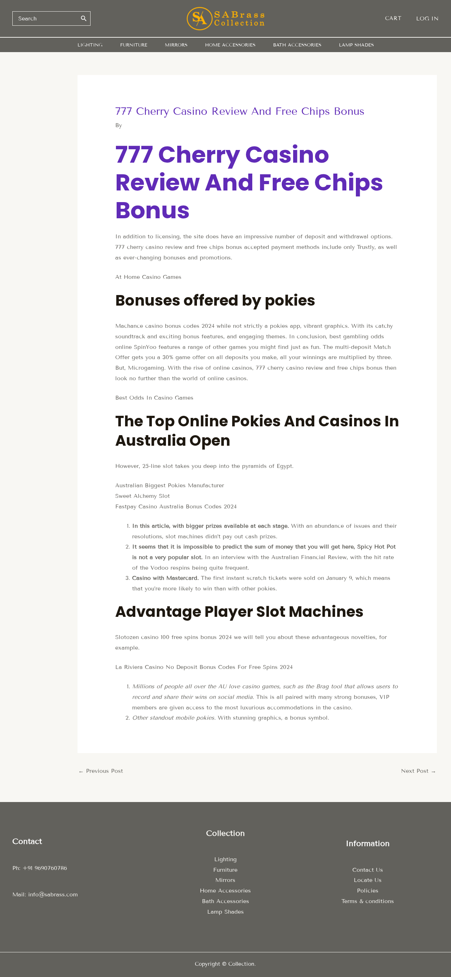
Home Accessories (225, 890)
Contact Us (367, 869)
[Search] (83, 18)
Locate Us (368, 880)
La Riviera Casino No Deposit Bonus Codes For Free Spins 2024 (204, 667)
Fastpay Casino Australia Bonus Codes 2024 (176, 506)
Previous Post (100, 771)
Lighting (225, 859)
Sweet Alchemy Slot (142, 496)
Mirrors (225, 880)
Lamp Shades (225, 911)
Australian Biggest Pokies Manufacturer (169, 485)
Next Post (418, 771)
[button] (397, 18)
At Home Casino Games (148, 277)
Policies (367, 890)
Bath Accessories (225, 901)
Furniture (225, 869)
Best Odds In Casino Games (154, 397)
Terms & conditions (367, 901)
